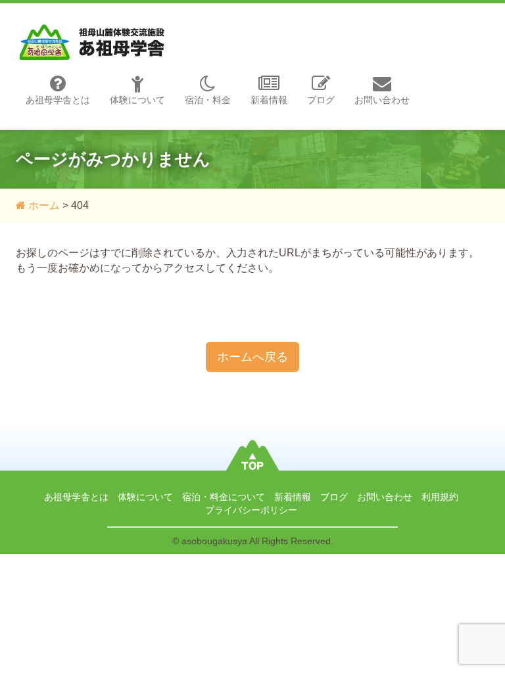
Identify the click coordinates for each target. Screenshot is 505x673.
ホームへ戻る (252, 356)
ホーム (43, 205)
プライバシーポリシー (251, 510)
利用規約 (439, 497)
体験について (137, 100)
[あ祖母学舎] (93, 28)
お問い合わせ (382, 100)
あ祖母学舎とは (58, 100)
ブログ (321, 100)
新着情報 (269, 100)
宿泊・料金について (223, 497)
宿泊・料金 (208, 100)
